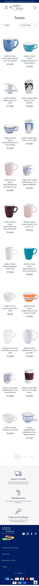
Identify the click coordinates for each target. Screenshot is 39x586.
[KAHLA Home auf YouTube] (23, 533)
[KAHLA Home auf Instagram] (27, 533)
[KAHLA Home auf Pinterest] (35, 533)
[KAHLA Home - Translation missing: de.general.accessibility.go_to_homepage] (18, 8)
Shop (4, 567)
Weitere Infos (9, 560)
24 (32, 457)
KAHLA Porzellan (10, 548)
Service (6, 554)
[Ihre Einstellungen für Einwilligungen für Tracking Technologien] (35, 582)
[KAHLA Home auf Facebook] (31, 533)
